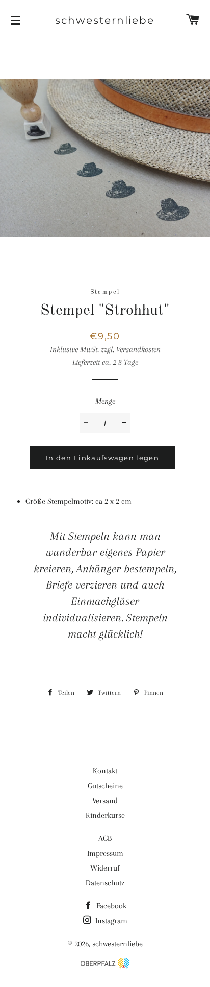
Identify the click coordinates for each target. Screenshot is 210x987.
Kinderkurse (105, 815)
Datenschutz (105, 882)
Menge (105, 401)
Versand (105, 800)
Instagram (110, 920)
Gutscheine (105, 785)
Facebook (110, 905)
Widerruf (105, 868)
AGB (105, 838)
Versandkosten (138, 349)
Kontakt (105, 771)
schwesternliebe (104, 20)
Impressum (105, 853)
